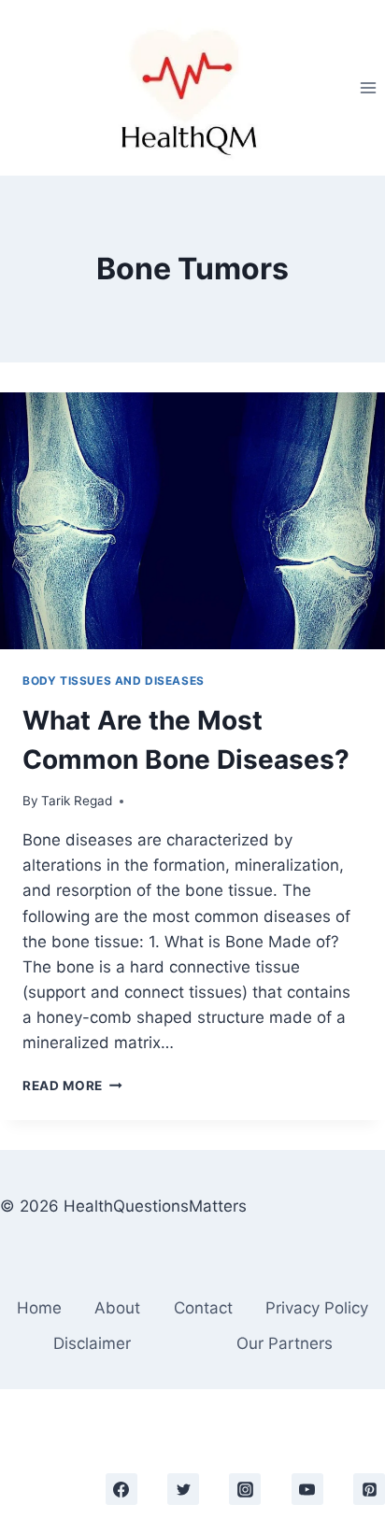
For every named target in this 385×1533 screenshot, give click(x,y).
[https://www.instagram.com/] (245, 1489)
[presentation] (192, 520)
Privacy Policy (316, 1308)
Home (39, 1308)
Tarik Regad (76, 800)
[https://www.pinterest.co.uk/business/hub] (369, 1489)
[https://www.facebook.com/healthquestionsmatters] (121, 1489)
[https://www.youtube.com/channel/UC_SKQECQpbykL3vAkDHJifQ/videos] (307, 1489)
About (117, 1308)
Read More (72, 1085)
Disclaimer (92, 1343)
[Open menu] (367, 87)
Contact (203, 1308)
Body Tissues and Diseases (113, 681)
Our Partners (284, 1343)
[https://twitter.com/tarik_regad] (183, 1489)
